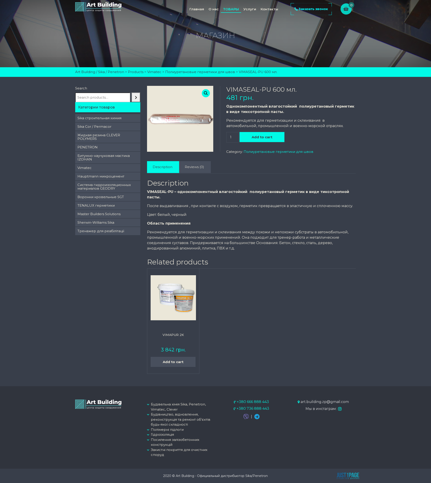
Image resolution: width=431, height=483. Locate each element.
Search (81, 88)
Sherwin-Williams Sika (95, 222)
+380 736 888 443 (252, 408)
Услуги (249, 9)
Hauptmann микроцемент (100, 176)
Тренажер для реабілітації (100, 231)
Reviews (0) (194, 167)
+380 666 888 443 (252, 402)
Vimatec (84, 168)
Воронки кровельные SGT (100, 197)
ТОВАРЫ (231, 9)
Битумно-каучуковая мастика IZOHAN (103, 157)
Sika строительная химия (99, 118)
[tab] (162, 167)
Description (162, 167)
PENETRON (87, 147)
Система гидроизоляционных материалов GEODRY (104, 187)
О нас (214, 9)
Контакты (269, 9)
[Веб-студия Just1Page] (348, 474)
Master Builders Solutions (99, 214)
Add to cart (262, 137)
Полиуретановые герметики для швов (278, 151)
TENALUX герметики (96, 205)
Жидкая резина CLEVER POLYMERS (98, 137)
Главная (196, 9)
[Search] (136, 97)
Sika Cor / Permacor (94, 126)
